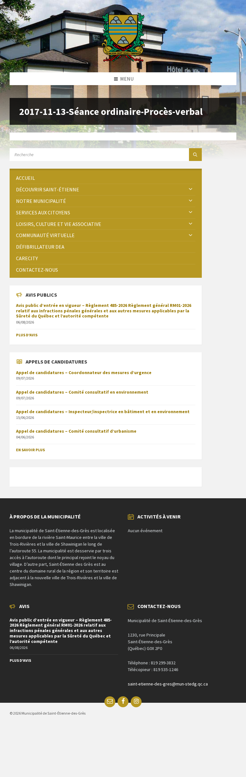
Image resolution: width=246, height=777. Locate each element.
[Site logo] (123, 60)
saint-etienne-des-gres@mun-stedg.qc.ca (168, 684)
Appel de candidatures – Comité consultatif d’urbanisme (76, 431)
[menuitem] (105, 178)
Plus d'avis (26, 334)
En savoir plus (30, 449)
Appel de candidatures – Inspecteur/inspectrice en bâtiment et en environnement (103, 411)
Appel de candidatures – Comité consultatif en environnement (82, 392)
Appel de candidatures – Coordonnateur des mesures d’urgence (84, 372)
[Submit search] (195, 154)
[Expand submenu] (190, 189)
